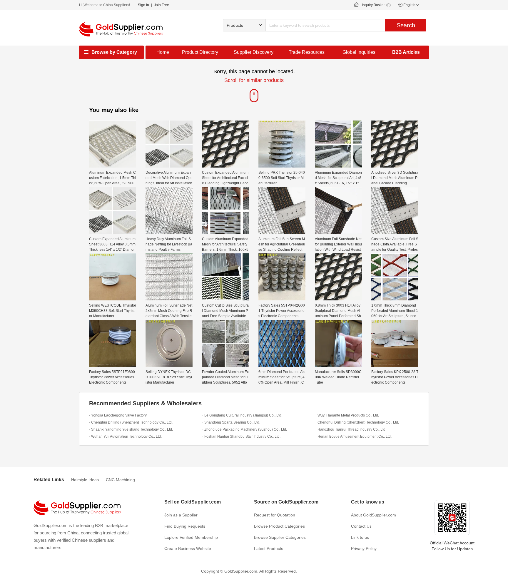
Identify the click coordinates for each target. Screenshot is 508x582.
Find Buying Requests (184, 526)
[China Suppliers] (121, 29)
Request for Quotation (274, 515)
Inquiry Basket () (376, 5)
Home (162, 52)
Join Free (161, 5)
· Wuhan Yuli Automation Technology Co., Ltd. (125, 436)
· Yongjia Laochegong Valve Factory (118, 415)
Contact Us (361, 526)
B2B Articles (406, 52)
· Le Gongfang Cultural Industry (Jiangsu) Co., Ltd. (242, 415)
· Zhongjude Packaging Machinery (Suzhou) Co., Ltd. (244, 429)
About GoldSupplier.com (373, 515)
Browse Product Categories (279, 526)
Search (406, 25)
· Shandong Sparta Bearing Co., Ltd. (231, 422)
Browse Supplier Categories (280, 537)
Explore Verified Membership (191, 537)
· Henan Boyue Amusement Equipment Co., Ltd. (353, 436)
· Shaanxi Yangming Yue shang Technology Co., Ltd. (131, 429)
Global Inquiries (358, 52)
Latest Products (268, 548)
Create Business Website (187, 548)
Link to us (360, 537)
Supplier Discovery (253, 52)
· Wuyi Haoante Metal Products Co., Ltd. (347, 415)
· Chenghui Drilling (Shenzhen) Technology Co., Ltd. (131, 422)
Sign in (143, 5)
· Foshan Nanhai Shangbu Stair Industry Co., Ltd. (241, 436)
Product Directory (200, 52)
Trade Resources (307, 52)
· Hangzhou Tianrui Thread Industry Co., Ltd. (350, 429)
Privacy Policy (364, 548)
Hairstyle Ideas (85, 479)
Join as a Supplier (181, 515)
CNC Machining (120, 479)
